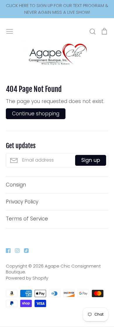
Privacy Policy (22, 201)
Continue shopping (35, 113)
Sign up (90, 160)
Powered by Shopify (27, 278)
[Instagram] (15, 250)
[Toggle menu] (9, 31)
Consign (16, 184)
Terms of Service (27, 218)
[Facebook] (6, 250)
